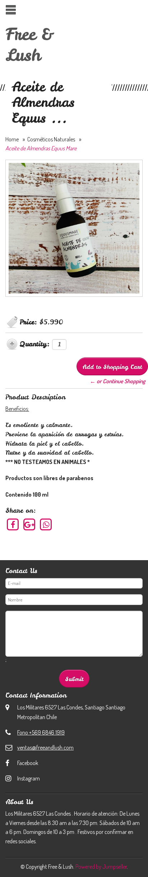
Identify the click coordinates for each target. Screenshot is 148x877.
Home (12, 139)
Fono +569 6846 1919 (41, 732)
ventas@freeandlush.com (45, 747)
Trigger (10, 10)
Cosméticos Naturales (51, 139)
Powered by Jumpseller (101, 866)
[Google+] (29, 524)
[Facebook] (13, 524)
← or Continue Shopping (117, 381)
